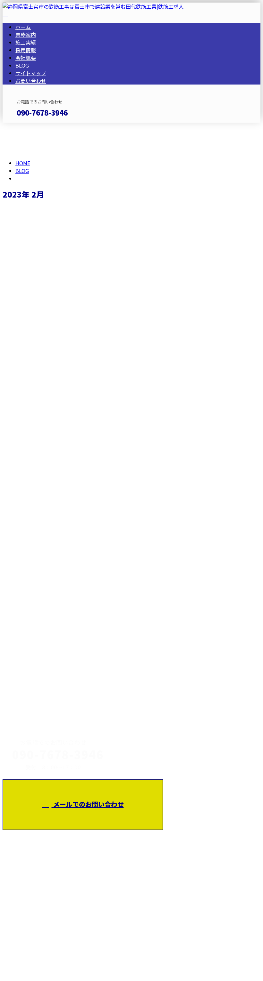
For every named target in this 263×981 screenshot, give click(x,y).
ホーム (23, 27)
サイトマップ (30, 73)
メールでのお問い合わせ (88, 804)
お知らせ (38, 316)
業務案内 (25, 34)
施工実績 (25, 42)
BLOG (22, 65)
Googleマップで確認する (34, 913)
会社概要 (25, 57)
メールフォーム (25, 127)
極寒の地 (15, 665)
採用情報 (25, 50)
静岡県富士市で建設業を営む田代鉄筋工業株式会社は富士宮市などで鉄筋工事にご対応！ (181, 776)
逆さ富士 (15, 282)
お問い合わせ (30, 81)
